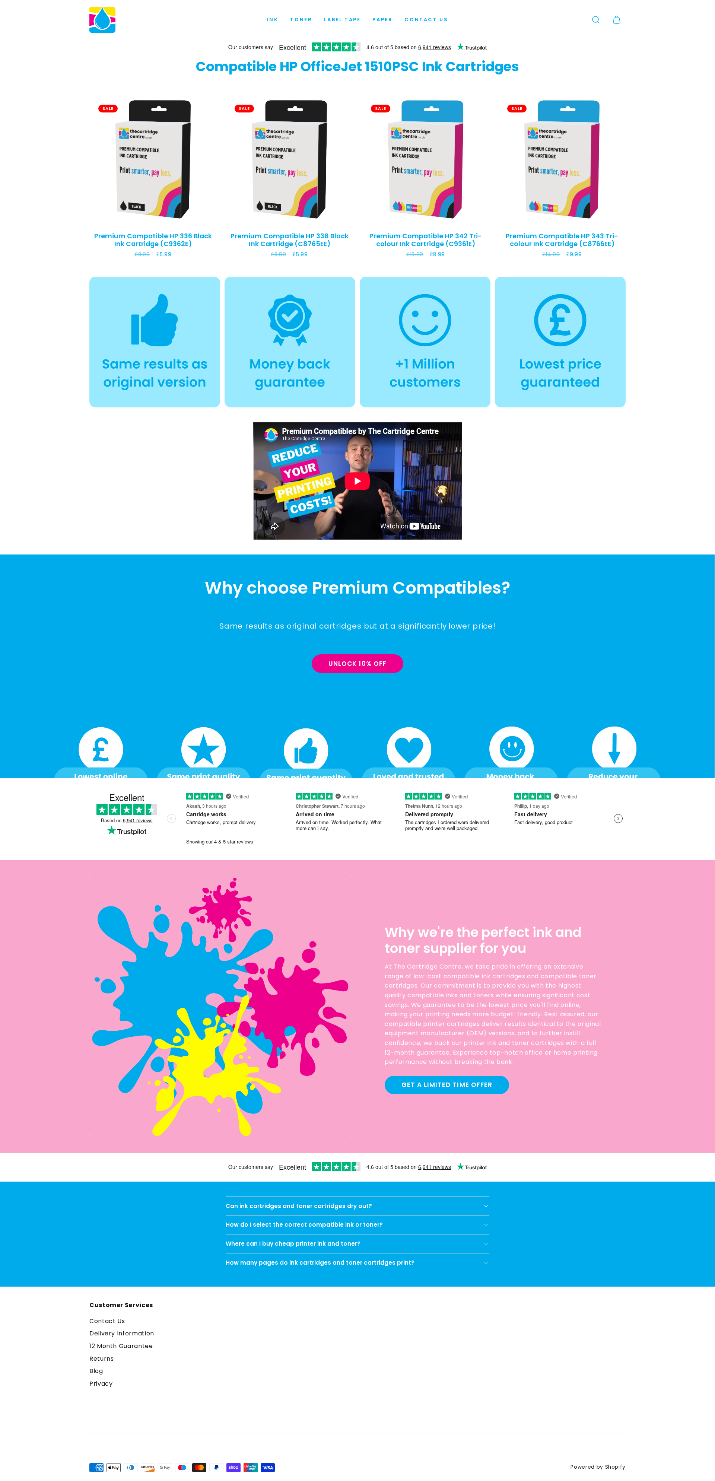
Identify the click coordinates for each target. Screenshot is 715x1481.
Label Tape (342, 19)
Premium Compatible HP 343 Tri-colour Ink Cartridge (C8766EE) (562, 239)
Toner (301, 19)
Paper (382, 19)
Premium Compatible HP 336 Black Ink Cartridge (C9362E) (153, 239)
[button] (596, 20)
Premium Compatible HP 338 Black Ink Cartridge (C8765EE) (290, 239)
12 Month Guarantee (121, 1346)
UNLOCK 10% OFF (357, 663)
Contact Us (426, 19)
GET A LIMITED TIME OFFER (446, 1084)
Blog (96, 1371)
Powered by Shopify (598, 1467)
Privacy (100, 1383)
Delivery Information (121, 1333)
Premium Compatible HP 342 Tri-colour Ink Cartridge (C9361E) (425, 239)
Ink (273, 19)
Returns (101, 1358)
